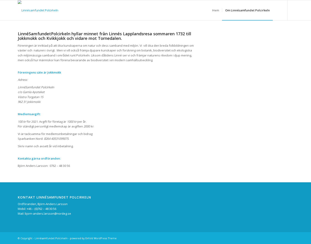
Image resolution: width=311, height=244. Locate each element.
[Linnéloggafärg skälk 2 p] (38, 10)
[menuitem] (215, 10)
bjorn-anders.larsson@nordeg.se (48, 213)
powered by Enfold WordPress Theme (93, 238)
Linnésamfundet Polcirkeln (51, 238)
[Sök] (277, 10)
